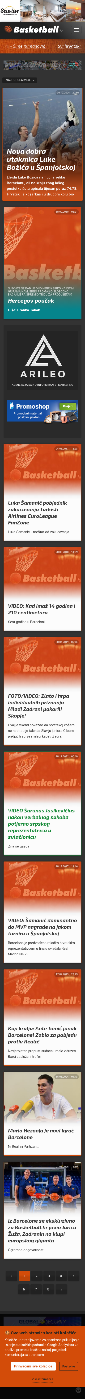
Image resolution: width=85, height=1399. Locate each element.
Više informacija (42, 1379)
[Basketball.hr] (33, 32)
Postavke (68, 1366)
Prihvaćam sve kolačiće (33, 1366)
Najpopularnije (18, 80)
